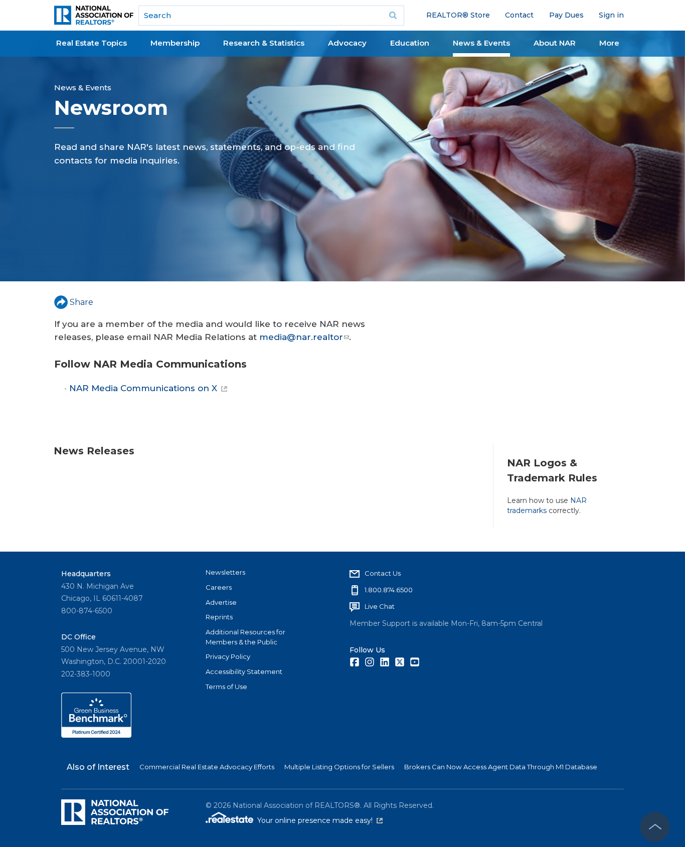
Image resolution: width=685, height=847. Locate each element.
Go (393, 16)
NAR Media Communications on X (143, 388)
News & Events (481, 43)
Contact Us (383, 573)
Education (409, 43)
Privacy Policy (228, 656)
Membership (175, 43)
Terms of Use (226, 687)
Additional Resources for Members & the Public (245, 637)
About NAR (555, 43)
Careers (219, 587)
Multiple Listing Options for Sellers (339, 767)
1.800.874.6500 (389, 590)
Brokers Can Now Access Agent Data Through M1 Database (500, 767)
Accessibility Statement (244, 671)
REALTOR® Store (458, 15)
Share (81, 302)
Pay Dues (566, 15)
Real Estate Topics (91, 43)
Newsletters (225, 572)
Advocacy (347, 43)
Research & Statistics (263, 43)
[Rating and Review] (96, 735)
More (609, 43)
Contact (519, 15)
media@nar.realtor (301, 337)
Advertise (221, 602)
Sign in (611, 15)
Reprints (219, 617)
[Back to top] (655, 827)
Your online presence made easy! (320, 820)
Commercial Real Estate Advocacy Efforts (206, 767)
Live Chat (380, 606)
